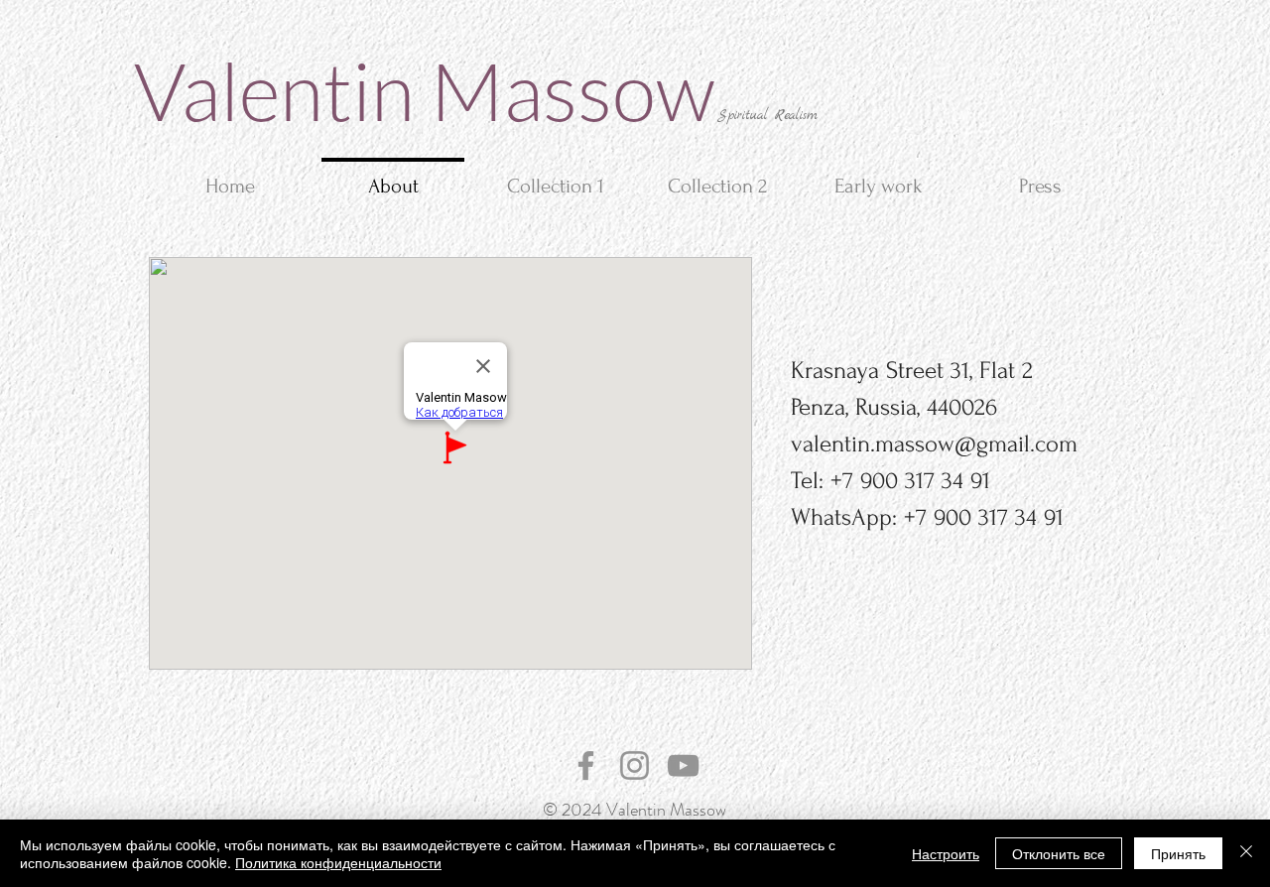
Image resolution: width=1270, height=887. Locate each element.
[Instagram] (634, 765)
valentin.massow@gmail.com (934, 444)
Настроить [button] (945, 853)
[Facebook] (586, 765)
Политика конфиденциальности (338, 862)
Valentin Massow (424, 90)
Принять (1178, 853)
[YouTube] (683, 765)
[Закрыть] (1246, 853)
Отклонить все (1058, 853)
